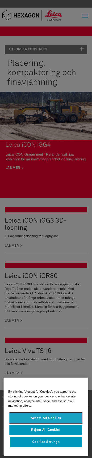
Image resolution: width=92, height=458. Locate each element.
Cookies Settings (46, 442)
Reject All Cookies (46, 430)
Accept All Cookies (46, 418)
